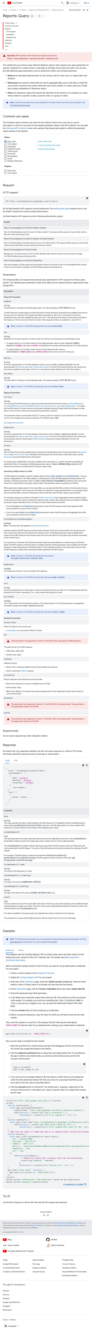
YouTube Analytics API (29, 977)
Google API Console (45, 973)
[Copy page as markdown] (39, 16)
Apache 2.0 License (35, 1225)
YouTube (17, 2)
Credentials (29, 982)
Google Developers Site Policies (67, 1225)
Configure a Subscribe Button (14, 1272)
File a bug (36, 1264)
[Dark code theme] (87, 198)
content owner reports (41, 367)
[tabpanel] (46, 843)
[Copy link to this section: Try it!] (12, 1196)
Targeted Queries (57, 10)
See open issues (39, 1272)
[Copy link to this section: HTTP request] (20, 192)
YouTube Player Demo (11, 1268)
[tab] (7, 760)
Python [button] (21, 950)
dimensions (29, 506)
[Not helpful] (87, 10)
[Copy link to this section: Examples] (17, 931)
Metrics (38, 369)
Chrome (6, 1295)
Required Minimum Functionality (74, 1272)
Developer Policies (69, 1268)
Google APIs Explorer (11, 1264)
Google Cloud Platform (11, 1302)
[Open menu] (3, 3)
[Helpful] (84, 10)
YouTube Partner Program (20, 105)
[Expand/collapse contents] (16, 23)
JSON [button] (7, 760)
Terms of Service (68, 1264)
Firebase (6, 1298)
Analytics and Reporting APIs (39, 10)
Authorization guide (61, 208)
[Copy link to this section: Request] (16, 185)
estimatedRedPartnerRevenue (32, 406)
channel (71, 476)
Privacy (13, 1320)
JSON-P (24, 671)
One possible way (12, 630)
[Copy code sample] (87, 765)
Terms (5, 1320)
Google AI (6, 1306)
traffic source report (46, 498)
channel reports (24, 367)
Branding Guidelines (69, 1275)
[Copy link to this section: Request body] (20, 731)
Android (6, 1291)
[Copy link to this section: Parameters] (18, 274)
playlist (60, 476)
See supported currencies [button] (13, 423)
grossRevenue (50, 406)
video (52, 476)
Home (5, 10)
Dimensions (41, 439)
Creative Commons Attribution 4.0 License (67, 1223)
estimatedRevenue (76, 404)
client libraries (15, 942)
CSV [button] (15, 760)
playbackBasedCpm (68, 406)
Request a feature (39, 1268)
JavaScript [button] (9, 950)
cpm (58, 406)
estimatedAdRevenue (12, 406)
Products (13, 10)
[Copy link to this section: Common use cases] (31, 116)
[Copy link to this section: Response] (18, 745)
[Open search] (62, 2)
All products (7, 1310)
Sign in (86, 3)
